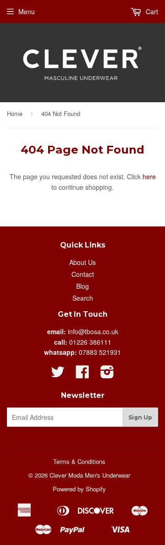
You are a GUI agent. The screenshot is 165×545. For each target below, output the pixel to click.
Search (82, 298)
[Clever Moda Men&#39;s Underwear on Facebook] (82, 374)
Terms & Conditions (79, 461)
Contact (83, 274)
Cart (151, 11)
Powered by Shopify (79, 488)
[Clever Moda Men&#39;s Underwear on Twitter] (58, 374)
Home (14, 113)
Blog (82, 286)
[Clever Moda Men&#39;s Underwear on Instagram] (107, 374)
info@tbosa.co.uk (93, 331)
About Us (82, 262)
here (149, 176)
